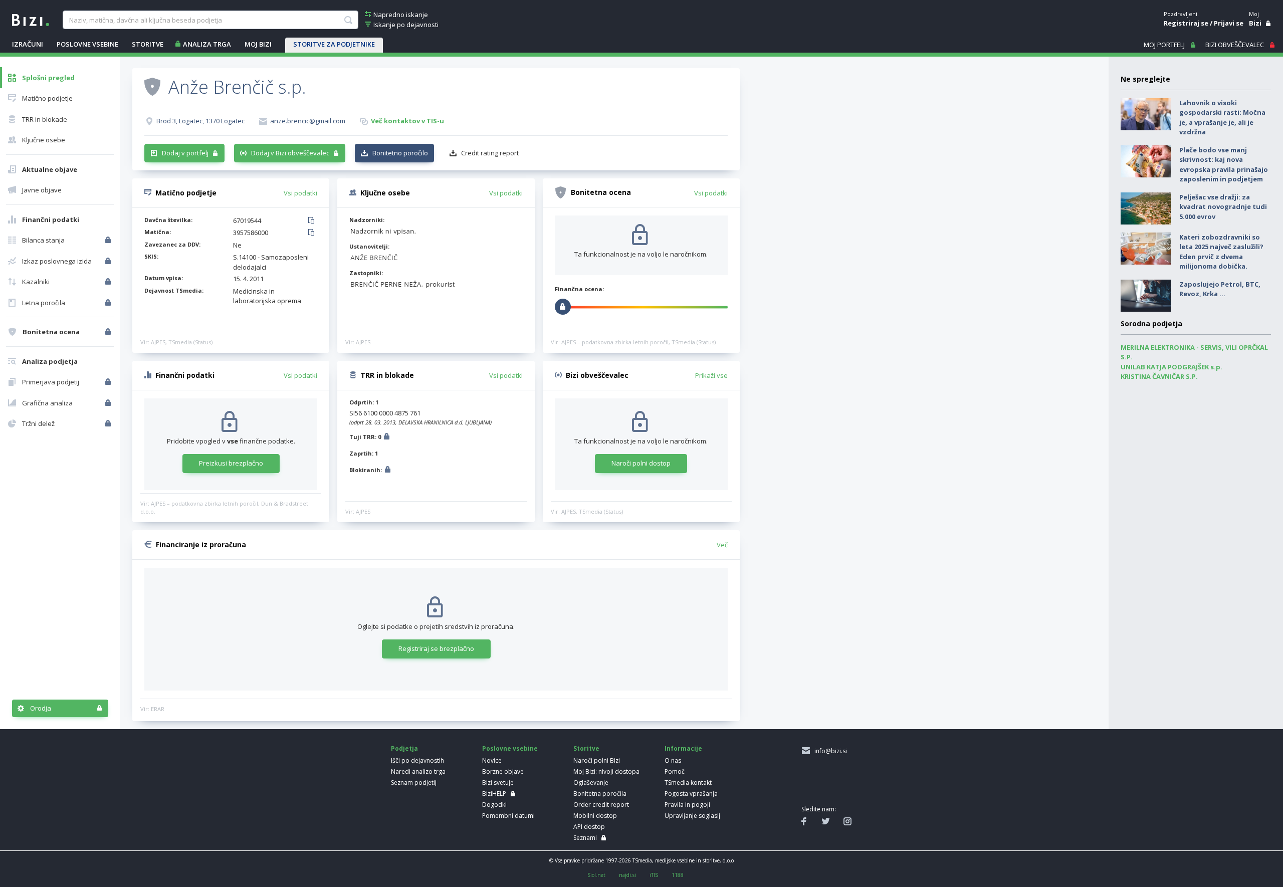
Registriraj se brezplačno (436, 648)
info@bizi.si (829, 751)
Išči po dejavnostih (417, 760)
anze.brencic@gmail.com (307, 120)
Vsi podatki (300, 192)
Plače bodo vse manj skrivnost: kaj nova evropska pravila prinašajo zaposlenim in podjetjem (1223, 164)
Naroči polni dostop (641, 463)
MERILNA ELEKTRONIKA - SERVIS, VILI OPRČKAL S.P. (1194, 352)
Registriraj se (1186, 23)
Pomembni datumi (508, 815)
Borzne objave (503, 771)
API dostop (589, 826)
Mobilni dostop (595, 815)
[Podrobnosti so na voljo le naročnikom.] (386, 437)
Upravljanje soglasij (692, 815)
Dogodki (494, 804)
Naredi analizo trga (418, 771)
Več (722, 544)
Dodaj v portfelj (185, 152)
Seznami (585, 837)
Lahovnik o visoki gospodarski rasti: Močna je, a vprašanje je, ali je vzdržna (1222, 117)
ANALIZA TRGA (207, 44)
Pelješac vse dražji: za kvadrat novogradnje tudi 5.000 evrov (1223, 206)
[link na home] (30, 19)
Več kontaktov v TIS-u (407, 120)
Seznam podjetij (414, 782)
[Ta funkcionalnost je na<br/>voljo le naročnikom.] (109, 240)
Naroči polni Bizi (596, 760)
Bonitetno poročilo (400, 152)
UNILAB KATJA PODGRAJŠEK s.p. (1171, 366)
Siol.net (596, 874)
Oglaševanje (590, 782)
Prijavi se (1228, 23)
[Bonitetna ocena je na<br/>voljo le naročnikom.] (109, 331)
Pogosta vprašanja (691, 793)
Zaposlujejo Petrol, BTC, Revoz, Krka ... (1219, 289)
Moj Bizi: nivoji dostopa (606, 771)
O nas (673, 760)
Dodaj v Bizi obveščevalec (290, 152)
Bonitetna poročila (599, 793)
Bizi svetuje (498, 782)
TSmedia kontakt (688, 782)
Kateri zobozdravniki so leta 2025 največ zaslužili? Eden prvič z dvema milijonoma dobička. (1221, 252)
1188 (678, 874)
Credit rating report (490, 152)
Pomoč (675, 771)
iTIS (654, 874)
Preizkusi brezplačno (231, 463)
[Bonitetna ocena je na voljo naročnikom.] (152, 86)
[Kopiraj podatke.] (313, 221)
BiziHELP (494, 793)
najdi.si (627, 874)
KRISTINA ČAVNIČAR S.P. (1159, 376)
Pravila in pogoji (687, 804)
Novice (492, 760)
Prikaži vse (711, 375)
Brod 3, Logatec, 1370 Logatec (200, 120)
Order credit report (601, 804)
